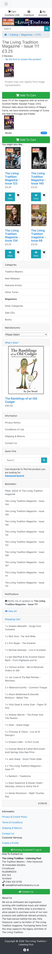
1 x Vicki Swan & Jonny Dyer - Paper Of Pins (26, 706)
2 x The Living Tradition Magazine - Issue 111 (23, 767)
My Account (42, 13)
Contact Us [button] (27, 891)
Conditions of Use (14, 429)
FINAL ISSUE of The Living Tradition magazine (24, 492)
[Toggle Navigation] (6, 4)
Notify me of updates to (25, 603)
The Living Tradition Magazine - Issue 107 (24, 564)
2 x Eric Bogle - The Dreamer (20, 643)
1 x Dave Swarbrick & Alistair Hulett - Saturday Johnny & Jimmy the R (24, 785)
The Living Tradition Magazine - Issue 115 (24, 533)
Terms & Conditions (12, 822)
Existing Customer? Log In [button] (27, 849)
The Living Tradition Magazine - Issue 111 (24, 574)
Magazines (26, 34)
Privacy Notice (12, 422)
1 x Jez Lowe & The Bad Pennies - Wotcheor (22, 679)
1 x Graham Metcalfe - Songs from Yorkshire (23, 628)
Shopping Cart (12, 619)
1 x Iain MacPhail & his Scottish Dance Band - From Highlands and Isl (25, 658)
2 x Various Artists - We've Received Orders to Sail (24, 669)
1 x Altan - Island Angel (17, 725)
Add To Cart (27, 95)
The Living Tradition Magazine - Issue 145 (24, 523)
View (10, 198)
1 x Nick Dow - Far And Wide (20, 636)
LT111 (38, 34)
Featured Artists (13, 285)
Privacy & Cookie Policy (14, 816)
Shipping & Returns (15, 436)
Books (8, 319)
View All (12, 611)
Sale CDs (10, 312)
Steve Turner (11, 292)
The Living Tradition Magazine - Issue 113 (24, 543)
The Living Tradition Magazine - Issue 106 (24, 554)
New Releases (12, 278)
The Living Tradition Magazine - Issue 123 (12, 178)
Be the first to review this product (23, 59)
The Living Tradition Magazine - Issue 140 (38, 178)
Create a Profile (10, 842)
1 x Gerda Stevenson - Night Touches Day (24, 795)
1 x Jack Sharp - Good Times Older (23, 759)
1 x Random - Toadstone (18, 776)
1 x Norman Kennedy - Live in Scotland (25, 650)
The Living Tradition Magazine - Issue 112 (24, 584)
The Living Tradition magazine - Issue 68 (38, 235)
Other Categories (14, 305)
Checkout (29, 15)
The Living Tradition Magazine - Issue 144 (24, 503)
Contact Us (11, 443)
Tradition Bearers (14, 271)
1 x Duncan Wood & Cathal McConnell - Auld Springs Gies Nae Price (25, 750)
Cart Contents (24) (12, 13)
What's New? (12, 342)
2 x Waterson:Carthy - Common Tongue (26, 687)
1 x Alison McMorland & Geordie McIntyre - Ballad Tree (22, 696)
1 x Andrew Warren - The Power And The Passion (24, 716)
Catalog (14, 34)
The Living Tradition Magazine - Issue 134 (12, 235)
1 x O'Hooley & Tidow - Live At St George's (22, 733)
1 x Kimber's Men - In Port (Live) (22, 742)
